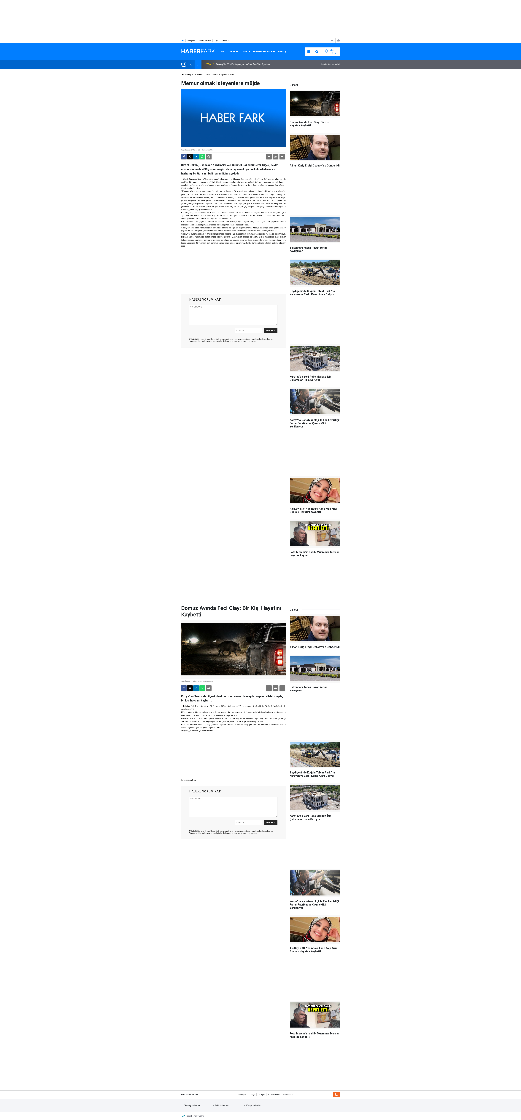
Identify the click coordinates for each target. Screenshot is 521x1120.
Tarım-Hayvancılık (264, 51)
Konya (246, 51)
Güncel (200, 74)
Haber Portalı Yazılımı (195, 1116)
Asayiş (282, 51)
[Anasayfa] (182, 41)
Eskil (223, 51)
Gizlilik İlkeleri (274, 1095)
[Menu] (308, 51)
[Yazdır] (209, 156)
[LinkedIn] (196, 156)
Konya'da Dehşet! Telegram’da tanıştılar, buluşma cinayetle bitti (246, 64)
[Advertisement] (81, 19)
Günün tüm (330, 64)
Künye (252, 1095)
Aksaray (235, 51)
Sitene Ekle (226, 41)
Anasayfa (188, 74)
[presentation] (191, 64)
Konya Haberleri (253, 1105)
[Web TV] (331, 40)
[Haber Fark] (198, 51)
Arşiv (216, 41)
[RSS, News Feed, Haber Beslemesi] (336, 1094)
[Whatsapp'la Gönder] (202, 156)
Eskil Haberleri (221, 1105)
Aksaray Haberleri (192, 1105)
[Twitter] (190, 156)
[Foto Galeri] (338, 40)
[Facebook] (184, 156)
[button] (269, 156)
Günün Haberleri (205, 41)
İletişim (261, 1095)
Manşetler (191, 41)
